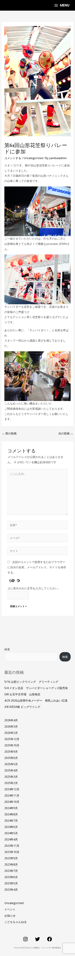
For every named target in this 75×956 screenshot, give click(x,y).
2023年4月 (11, 890)
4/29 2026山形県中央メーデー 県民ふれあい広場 (35, 700)
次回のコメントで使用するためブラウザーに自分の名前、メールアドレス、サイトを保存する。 (37, 567)
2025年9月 (11, 752)
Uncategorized (33, 158)
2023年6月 (11, 877)
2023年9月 (11, 858)
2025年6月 (11, 758)
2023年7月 (11, 871)
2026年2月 (11, 733)
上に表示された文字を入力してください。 (34, 588)
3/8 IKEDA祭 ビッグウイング (22, 707)
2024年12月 (11, 789)
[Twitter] (37, 939)
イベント (10, 909)
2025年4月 (11, 770)
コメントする (12, 158)
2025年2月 (11, 783)
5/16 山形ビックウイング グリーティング (31, 682)
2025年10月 (11, 745)
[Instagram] (25, 939)
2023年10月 (11, 852)
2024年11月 (11, 795)
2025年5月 (11, 764)
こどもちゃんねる (15, 922)
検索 (7, 649)
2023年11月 (11, 846)
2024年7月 (11, 821)
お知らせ (10, 915)
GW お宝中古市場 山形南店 (22, 694)
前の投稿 (9, 433)
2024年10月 (11, 802)
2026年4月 (11, 720)
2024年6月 (11, 827)
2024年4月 (11, 839)
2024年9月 (11, 808)
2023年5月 (11, 883)
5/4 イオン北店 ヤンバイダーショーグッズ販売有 (36, 688)
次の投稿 (65, 433)
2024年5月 (11, 833)
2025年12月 (11, 739)
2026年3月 (11, 726)
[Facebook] (49, 939)
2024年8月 (11, 814)
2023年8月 (11, 864)
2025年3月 (11, 777)
